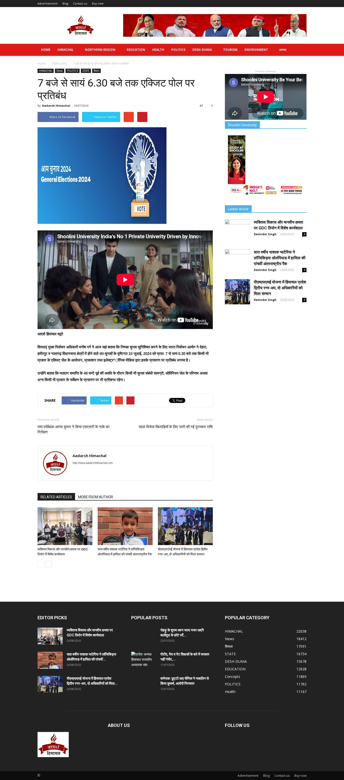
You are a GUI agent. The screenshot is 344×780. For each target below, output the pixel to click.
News (59, 70)
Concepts (232, 676)
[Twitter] (77, 473)
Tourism (230, 50)
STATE (85, 70)
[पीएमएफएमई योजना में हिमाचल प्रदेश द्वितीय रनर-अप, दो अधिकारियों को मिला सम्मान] (185, 526)
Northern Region (100, 50)
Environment (256, 50)
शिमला (96, 70)
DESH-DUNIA (202, 50)
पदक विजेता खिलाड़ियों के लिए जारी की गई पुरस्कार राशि (176, 427)
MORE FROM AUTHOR (95, 497)
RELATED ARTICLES (56, 497)
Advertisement (48, 3)
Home (45, 50)
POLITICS (178, 50)
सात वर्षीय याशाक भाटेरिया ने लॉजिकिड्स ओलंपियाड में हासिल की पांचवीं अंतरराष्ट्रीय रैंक (279, 258)
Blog (65, 3)
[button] (300, 50)
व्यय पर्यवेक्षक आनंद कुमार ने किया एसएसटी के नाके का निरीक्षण (73, 429)
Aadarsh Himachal (56, 105)
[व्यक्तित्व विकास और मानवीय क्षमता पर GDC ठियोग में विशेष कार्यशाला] (65, 526)
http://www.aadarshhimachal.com (93, 462)
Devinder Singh (265, 234)
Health (158, 50)
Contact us (80, 3)
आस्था (282, 50)
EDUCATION (136, 50)
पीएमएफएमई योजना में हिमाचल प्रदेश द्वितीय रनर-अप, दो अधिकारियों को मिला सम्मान (280, 288)
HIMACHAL (65, 50)
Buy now (98, 3)
